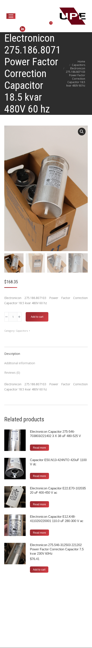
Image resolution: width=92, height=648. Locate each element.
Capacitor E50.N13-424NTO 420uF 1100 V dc (58, 462)
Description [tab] (12, 354)
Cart (47, 23)
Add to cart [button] (39, 569)
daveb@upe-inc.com (38, 2)
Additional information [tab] (19, 363)
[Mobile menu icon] (10, 16)
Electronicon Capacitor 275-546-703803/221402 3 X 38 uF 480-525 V (55, 434)
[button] (82, 131)
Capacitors (22, 330)
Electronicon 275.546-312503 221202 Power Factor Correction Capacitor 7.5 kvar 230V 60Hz (57, 549)
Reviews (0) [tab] (12, 372)
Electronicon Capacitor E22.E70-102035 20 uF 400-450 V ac (58, 490)
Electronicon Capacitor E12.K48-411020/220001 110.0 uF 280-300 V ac (56, 519)
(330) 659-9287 (35, 8)
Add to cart (37, 316)
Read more (39, 447)
